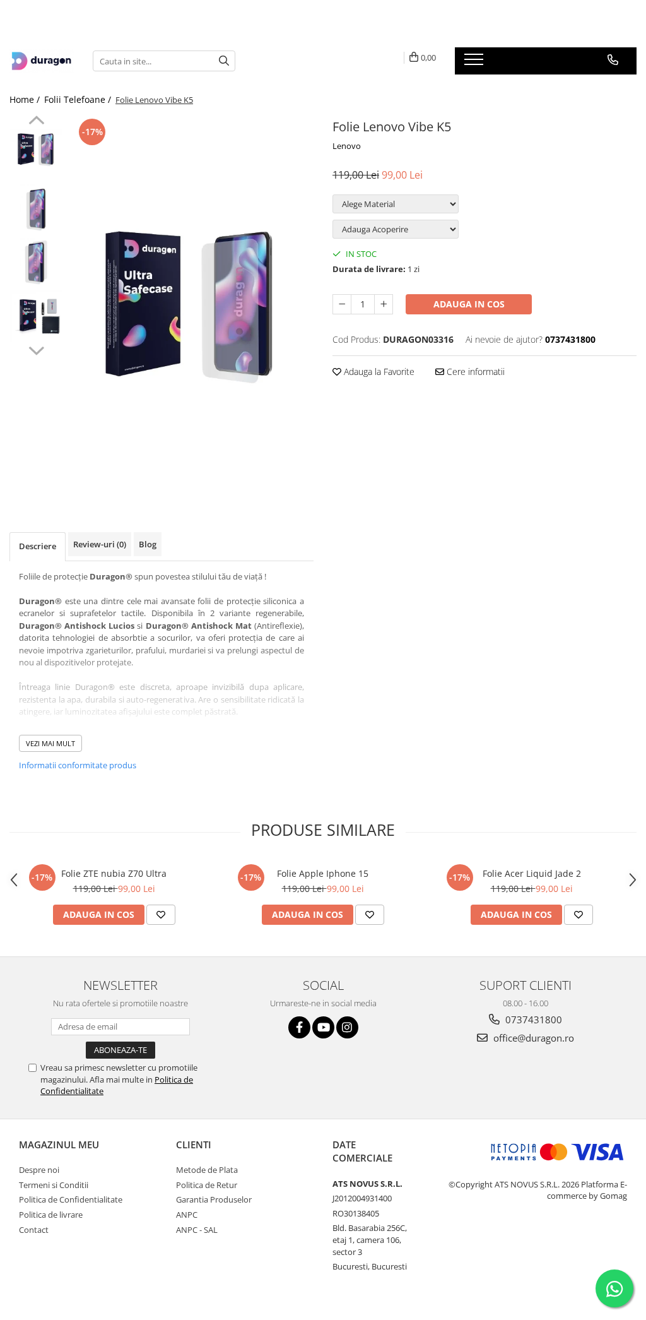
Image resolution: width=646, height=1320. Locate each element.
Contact (34, 1229)
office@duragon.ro (532, 1038)
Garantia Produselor (214, 1199)
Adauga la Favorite (377, 372)
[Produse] (475, 63)
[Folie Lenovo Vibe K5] (191, 305)
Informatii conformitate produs (77, 765)
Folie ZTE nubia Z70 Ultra (114, 873)
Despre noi (39, 1169)
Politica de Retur (206, 1185)
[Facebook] (299, 1027)
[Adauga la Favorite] (160, 915)
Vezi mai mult (50, 743)
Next (36, 349)
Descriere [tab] (37, 546)
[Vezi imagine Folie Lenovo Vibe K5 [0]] (36, 149)
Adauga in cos (469, 304)
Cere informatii (474, 372)
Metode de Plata (207, 1169)
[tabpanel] (191, 305)
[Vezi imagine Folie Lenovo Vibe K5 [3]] (36, 316)
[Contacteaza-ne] (613, 60)
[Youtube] (323, 1027)
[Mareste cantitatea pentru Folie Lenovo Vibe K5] (383, 304)
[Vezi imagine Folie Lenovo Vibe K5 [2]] (36, 262)
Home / (25, 99)
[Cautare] (224, 61)
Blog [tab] (147, 544)
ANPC (186, 1214)
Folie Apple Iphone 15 (322, 873)
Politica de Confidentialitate (70, 1199)
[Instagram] (347, 1027)
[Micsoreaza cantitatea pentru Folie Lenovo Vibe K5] (341, 304)
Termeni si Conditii (53, 1185)
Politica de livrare (51, 1214)
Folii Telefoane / (79, 99)
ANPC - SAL (197, 1229)
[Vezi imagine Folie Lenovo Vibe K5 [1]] (36, 208)
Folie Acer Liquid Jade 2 (532, 873)
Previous (36, 122)
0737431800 (532, 1019)
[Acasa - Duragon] (41, 61)
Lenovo (346, 146)
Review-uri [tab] (99, 544)
